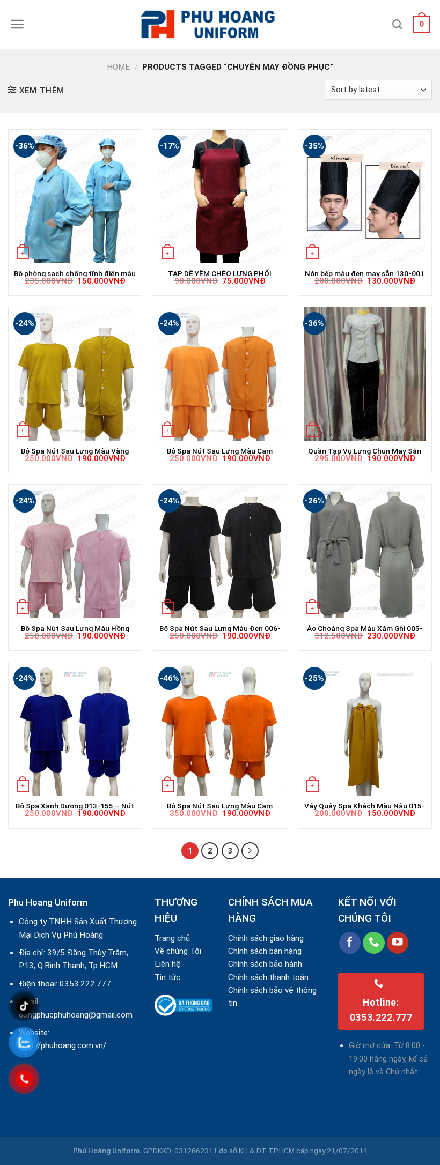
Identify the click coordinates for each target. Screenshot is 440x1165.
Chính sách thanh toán (268, 977)
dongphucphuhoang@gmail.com (76, 1015)
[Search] (397, 24)
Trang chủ (172, 938)
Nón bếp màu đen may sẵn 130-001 (364, 273)
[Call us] (374, 943)
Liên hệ (168, 964)
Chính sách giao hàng (266, 938)
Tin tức (167, 977)
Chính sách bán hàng (265, 951)
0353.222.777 (85, 984)
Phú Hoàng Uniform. (107, 1150)
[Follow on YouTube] (398, 943)
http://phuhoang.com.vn (61, 1045)
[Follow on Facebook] (350, 943)
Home (118, 67)
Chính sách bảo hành (265, 964)
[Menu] (17, 24)
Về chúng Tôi (178, 951)
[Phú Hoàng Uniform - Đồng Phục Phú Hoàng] (220, 24)
